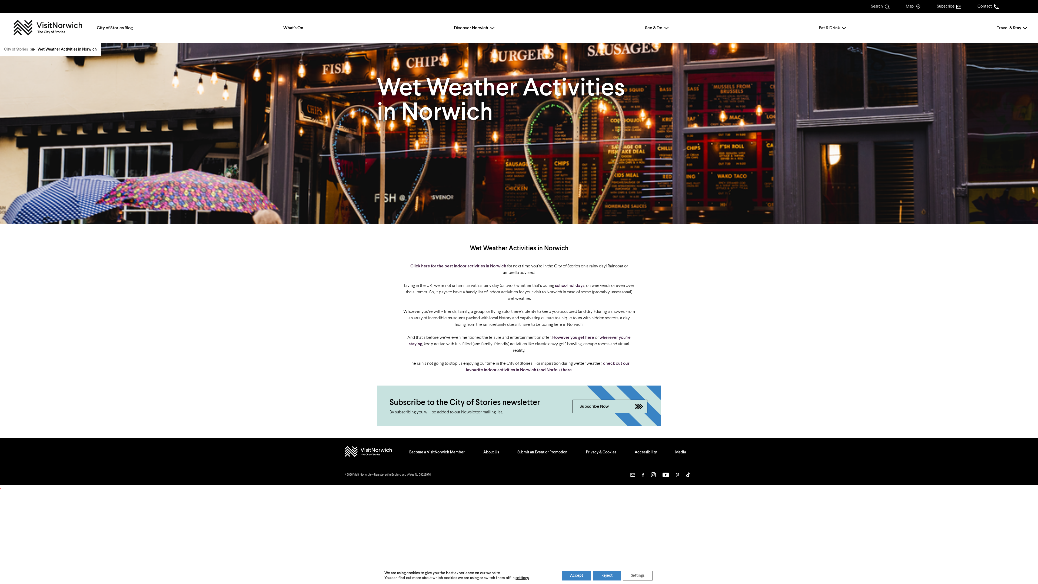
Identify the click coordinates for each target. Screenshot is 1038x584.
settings (522, 578)
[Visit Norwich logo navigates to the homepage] (373, 452)
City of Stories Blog (115, 28)
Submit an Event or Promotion (542, 452)
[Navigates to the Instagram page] (653, 475)
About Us (491, 452)
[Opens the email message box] (633, 474)
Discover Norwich (471, 28)
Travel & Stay (1009, 28)
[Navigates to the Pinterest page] (677, 475)
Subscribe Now (594, 406)
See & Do (653, 28)
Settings (637, 576)
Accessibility (646, 452)
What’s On (293, 28)
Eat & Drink (829, 28)
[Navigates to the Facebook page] (643, 475)
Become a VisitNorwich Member (437, 452)
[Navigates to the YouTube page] (666, 475)
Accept (576, 576)
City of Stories (16, 49)
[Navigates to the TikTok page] (688, 475)
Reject (607, 576)
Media (680, 452)
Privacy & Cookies (601, 452)
